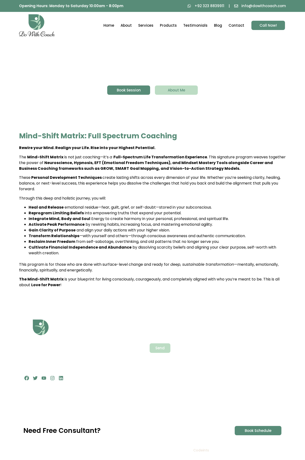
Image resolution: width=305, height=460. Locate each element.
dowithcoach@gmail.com (242, 376)
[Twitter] (35, 378)
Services (145, 25)
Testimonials (195, 25)
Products (168, 25)
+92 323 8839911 (234, 347)
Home (108, 25)
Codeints (201, 450)
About (126, 25)
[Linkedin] (61, 378)
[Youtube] (44, 378)
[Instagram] (52, 378)
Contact (236, 25)
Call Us (226, 341)
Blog (218, 25)
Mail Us (227, 365)
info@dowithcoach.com (241, 371)
